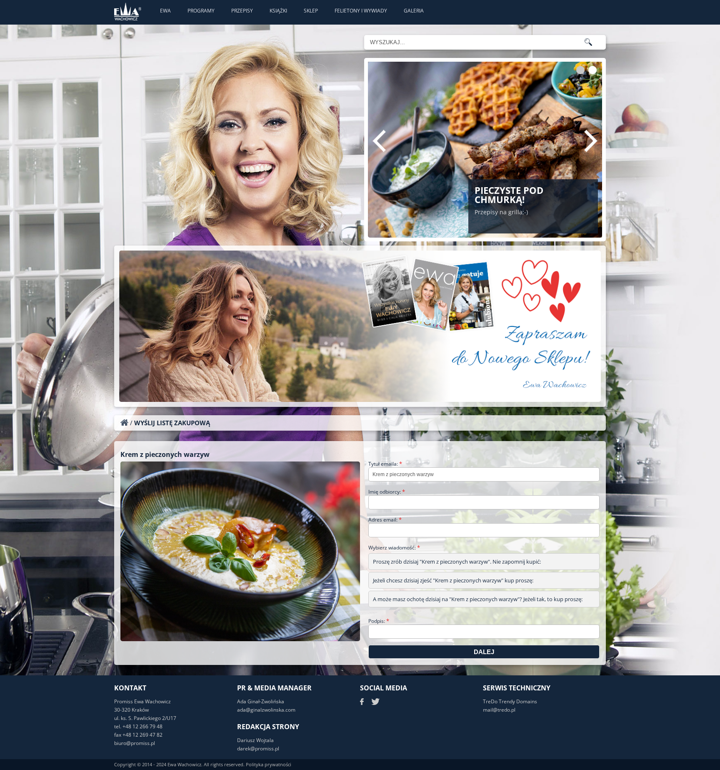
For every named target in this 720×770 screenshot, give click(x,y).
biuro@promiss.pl (134, 743)
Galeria (414, 10)
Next (591, 140)
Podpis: (378, 621)
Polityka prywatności (268, 764)
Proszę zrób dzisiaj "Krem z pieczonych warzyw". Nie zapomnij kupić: (457, 561)
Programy (201, 10)
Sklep (311, 10)
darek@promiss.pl (258, 748)
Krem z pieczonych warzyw (165, 454)
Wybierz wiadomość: (394, 547)
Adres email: (385, 519)
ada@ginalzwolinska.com (266, 709)
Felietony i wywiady (361, 10)
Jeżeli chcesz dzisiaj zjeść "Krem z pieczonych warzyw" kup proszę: (453, 580)
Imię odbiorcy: (386, 491)
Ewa (165, 10)
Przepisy (242, 10)
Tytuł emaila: (385, 463)
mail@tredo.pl (499, 709)
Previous (379, 140)
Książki (278, 10)
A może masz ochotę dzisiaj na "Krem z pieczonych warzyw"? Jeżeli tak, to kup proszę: (477, 599)
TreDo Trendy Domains (510, 701)
